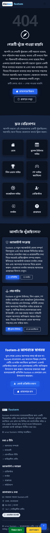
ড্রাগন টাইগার (15, 329)
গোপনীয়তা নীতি (11, 454)
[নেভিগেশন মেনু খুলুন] (45, 4)
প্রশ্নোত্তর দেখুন (27, 99)
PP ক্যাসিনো (33, 329)
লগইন (27, 277)
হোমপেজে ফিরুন (26, 91)
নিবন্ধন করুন (16, 530)
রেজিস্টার (13, 277)
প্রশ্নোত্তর (8, 480)
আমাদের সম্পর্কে (11, 446)
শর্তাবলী (8, 450)
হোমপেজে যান (26, 391)
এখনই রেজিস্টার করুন (26, 384)
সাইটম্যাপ (9, 485)
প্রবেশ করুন (33, 530)
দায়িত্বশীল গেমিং (11, 459)
